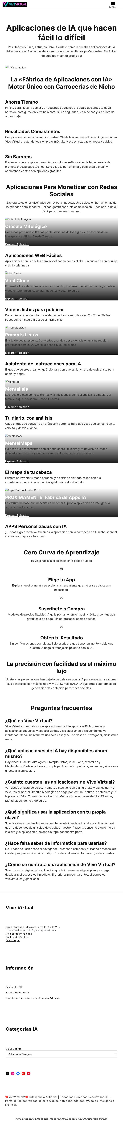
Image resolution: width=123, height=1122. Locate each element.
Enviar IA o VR (14, 987)
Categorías (14, 1048)
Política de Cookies (17, 937)
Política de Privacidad (19, 933)
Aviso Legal (13, 940)
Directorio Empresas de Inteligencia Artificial (32, 998)
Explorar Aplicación (17, 515)
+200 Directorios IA (17, 992)
